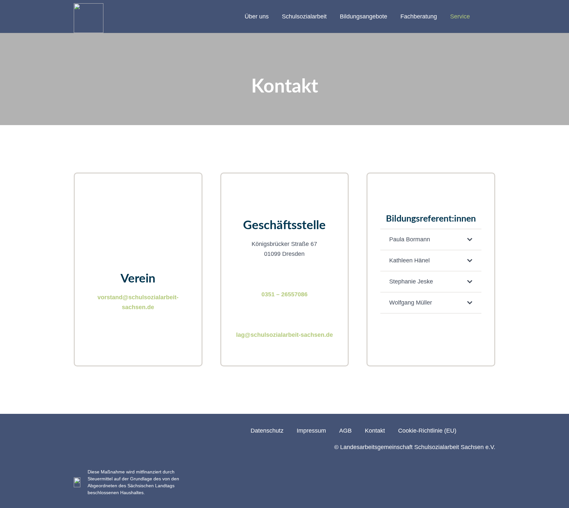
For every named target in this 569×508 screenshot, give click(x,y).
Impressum (311, 430)
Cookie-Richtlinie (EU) (427, 430)
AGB (345, 430)
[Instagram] (471, 430)
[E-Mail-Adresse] (492, 430)
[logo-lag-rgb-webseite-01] (88, 18)
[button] (273, 16)
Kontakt (375, 430)
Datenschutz (267, 430)
